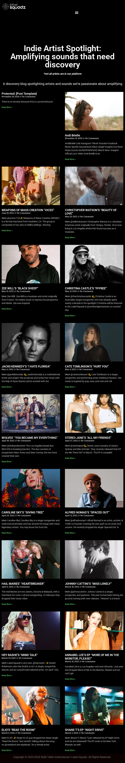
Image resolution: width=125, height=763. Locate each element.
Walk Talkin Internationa (55, 757)
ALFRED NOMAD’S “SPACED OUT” (87, 512)
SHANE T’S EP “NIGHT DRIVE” (84, 729)
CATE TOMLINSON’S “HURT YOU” (87, 366)
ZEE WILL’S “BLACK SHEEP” (20, 288)
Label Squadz (79, 757)
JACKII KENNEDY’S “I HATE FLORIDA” (26, 366)
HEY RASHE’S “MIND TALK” (20, 655)
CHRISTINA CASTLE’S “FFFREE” (86, 288)
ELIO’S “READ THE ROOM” (18, 729)
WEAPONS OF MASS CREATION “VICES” (28, 210)
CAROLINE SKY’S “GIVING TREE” (23, 512)
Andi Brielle (72, 135)
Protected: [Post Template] (19, 93)
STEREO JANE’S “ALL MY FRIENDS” (88, 437)
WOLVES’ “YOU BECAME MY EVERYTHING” (30, 437)
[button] (76, 12)
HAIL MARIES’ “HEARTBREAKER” (23, 583)
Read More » (7, 107)
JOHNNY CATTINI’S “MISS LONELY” (88, 583)
